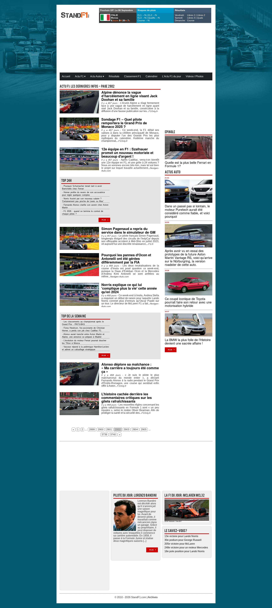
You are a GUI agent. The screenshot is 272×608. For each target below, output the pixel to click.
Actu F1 (80, 76)
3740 (113, 434)
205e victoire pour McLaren (179, 543)
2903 (126, 429)
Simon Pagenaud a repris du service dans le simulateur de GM (128, 230)
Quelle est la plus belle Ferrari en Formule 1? (188, 164)
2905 (144, 429)
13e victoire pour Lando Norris (181, 536)
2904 (135, 429)
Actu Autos (97, 76)
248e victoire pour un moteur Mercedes (186, 547)
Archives (153, 597)
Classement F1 (132, 76)
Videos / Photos (194, 76)
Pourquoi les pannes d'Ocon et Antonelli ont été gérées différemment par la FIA (126, 258)
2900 (100, 429)
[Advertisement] (136, 48)
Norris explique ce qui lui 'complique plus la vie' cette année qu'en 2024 (129, 288)
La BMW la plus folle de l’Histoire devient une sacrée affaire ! (188, 341)
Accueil (66, 76)
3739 (104, 434)
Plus (104, 220)
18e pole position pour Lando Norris (184, 551)
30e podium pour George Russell (182, 540)
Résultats (114, 76)
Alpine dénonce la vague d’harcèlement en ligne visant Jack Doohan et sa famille (129, 96)
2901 (109, 429)
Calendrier (151, 76)
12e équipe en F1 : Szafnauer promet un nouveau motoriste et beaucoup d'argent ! (127, 152)
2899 (92, 429)
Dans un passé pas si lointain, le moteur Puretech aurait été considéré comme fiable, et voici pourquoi (187, 211)
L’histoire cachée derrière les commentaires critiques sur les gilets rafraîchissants (126, 397)
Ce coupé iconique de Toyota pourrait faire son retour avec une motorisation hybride (188, 302)
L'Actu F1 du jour (171, 76)
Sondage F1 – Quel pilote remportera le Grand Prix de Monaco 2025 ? (124, 123)
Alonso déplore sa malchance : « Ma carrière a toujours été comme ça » (130, 368)
